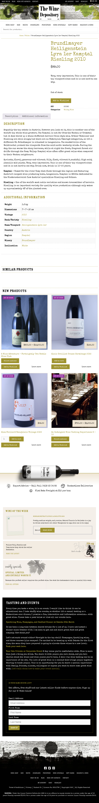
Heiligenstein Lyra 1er (34, 225)
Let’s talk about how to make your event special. (36, 669)
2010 (24, 215)
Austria (26, 230)
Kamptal (26, 235)
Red (18, 25)
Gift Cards (73, 25)
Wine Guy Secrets (23, 1)
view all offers (12, 584)
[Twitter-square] (49, 768)
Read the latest (12, 554)
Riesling (26, 220)
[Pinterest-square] (53, 768)
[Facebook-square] (45, 768)
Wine (72, 110)
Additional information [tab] (35, 116)
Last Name (14, 718)
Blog (13, 1)
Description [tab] (11, 116)
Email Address (16, 699)
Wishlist (84, 1)
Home (21, 36)
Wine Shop (10, 25)
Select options (10, 361)
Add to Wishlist (61, 101)
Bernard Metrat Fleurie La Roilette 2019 (48, 516)
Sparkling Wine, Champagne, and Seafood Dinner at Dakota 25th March (40, 622)
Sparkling (34, 25)
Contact (35, 1)
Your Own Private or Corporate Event (24, 651)
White (25, 25)
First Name (14, 708)
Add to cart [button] (59, 361)
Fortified (46, 25)
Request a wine (86, 25)
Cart (77, 1)
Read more (47, 530)
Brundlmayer (28, 241)
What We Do (6, 1)
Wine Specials (59, 25)
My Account (69, 1)
